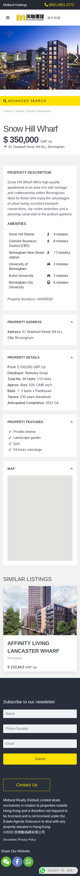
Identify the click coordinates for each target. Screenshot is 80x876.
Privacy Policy (27, 839)
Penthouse (43, 111)
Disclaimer (9, 839)
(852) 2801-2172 (61, 5)
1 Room (7, 111)
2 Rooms (19, 111)
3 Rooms (30, 111)
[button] (74, 56)
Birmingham (56, 147)
